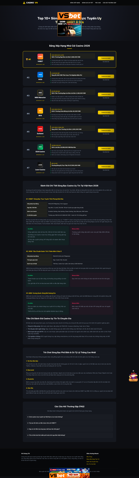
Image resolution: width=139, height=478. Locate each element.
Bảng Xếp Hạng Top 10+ (93, 459)
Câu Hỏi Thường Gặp (109, 2)
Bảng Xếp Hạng (75, 2)
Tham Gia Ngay (106, 58)
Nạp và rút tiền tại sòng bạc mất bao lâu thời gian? (44, 429)
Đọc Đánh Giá (106, 61)
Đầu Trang (89, 456)
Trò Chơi (98, 2)
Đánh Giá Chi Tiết (87, 2)
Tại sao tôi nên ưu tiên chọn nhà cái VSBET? (42, 423)
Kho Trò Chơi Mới (91, 464)
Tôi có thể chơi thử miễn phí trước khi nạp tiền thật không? (47, 435)
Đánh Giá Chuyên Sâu (92, 461)
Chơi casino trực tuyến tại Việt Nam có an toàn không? (46, 417)
